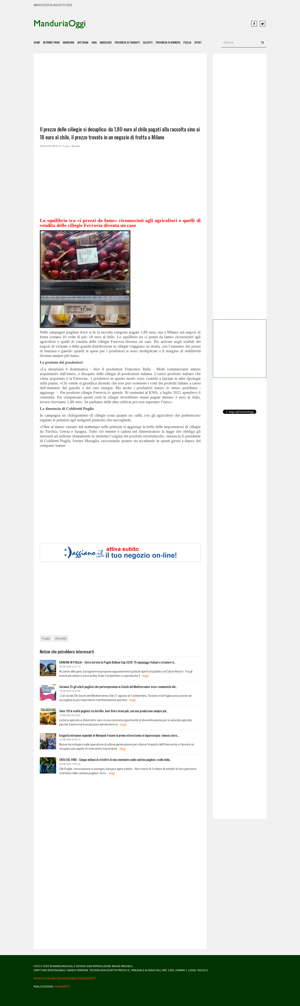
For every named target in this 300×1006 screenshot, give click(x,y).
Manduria (68, 42)
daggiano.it (62, 986)
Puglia (187, 42)
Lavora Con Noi (56, 978)
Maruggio (106, 42)
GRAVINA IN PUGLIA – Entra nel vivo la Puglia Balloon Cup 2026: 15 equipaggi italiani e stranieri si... (117, 662)
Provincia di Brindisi (168, 42)
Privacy (39, 978)
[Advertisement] (168, 24)
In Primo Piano (51, 42)
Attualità (60, 638)
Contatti (90, 978)
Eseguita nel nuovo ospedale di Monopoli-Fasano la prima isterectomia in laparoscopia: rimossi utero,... (119, 735)
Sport (198, 42)
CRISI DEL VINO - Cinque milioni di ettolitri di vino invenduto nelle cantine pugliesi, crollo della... (115, 759)
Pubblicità (75, 978)
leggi (145, 675)
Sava (94, 42)
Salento (148, 42)
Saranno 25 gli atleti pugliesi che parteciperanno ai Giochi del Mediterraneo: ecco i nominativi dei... (118, 686)
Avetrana (82, 42)
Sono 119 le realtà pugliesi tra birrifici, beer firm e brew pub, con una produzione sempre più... (113, 711)
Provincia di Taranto (127, 42)
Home (37, 42)
